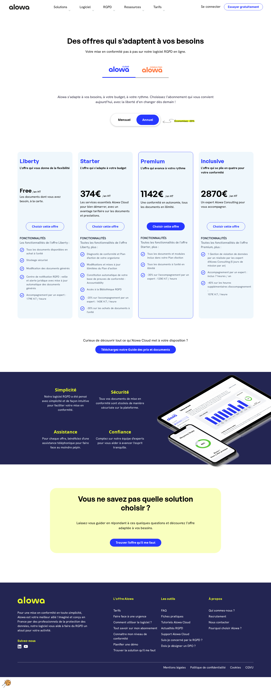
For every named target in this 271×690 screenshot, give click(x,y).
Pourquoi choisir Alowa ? (225, 628)
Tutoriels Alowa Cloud (175, 622)
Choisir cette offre (45, 226)
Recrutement (217, 616)
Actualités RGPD (172, 628)
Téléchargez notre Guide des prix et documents (135, 350)
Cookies (235, 667)
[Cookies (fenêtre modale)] (6, 683)
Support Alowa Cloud (175, 634)
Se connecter (210, 6)
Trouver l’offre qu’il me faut (135, 543)
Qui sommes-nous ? (222, 610)
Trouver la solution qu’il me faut (134, 650)
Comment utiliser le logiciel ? (132, 622)
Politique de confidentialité (208, 667)
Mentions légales (174, 667)
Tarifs (117, 610)
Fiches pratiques (172, 616)
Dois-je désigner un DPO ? (178, 646)
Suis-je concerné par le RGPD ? (181, 640)
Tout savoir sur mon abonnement (135, 628)
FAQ (164, 610)
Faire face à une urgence (129, 616)
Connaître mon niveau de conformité (130, 636)
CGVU (249, 667)
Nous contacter (219, 622)
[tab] (119, 69)
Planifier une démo (125, 644)
